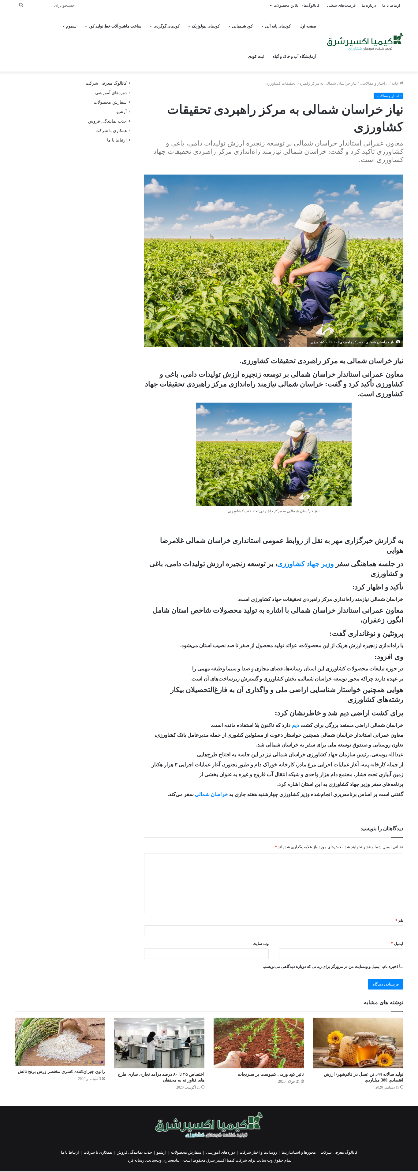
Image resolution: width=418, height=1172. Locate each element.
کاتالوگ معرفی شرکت (106, 83)
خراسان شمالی (211, 794)
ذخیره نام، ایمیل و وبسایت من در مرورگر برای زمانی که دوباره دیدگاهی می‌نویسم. (330, 966)
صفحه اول (308, 26)
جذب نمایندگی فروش (107, 121)
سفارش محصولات (110, 102)
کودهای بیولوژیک (206, 26)
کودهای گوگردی (167, 26)
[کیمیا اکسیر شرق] (365, 41)
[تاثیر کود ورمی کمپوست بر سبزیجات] (259, 1043)
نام (399, 920)
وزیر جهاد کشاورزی (305, 564)
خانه (396, 83)
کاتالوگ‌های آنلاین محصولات (296, 5)
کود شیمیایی (242, 26)
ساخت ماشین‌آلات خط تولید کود (115, 26)
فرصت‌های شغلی (341, 5)
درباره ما (369, 5)
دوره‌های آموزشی (111, 92)
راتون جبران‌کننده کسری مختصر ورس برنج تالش (61, 1071)
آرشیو (121, 111)
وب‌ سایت (260, 943)
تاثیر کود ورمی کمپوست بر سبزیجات (271, 1074)
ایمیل (397, 943)
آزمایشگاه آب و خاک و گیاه (294, 56)
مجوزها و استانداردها (299, 1152)
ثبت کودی (256, 56)
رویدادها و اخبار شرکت (258, 1152)
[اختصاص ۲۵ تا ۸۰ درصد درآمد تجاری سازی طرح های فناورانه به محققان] (159, 1043)
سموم (71, 26)
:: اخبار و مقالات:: (374, 83)
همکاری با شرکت (111, 130)
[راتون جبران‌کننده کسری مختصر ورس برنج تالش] (60, 1042)
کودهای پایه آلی (278, 26)
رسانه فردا (135, 1160)
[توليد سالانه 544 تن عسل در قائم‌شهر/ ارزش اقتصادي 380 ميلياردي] (358, 1043)
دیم (295, 725)
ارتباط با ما (391, 5)
